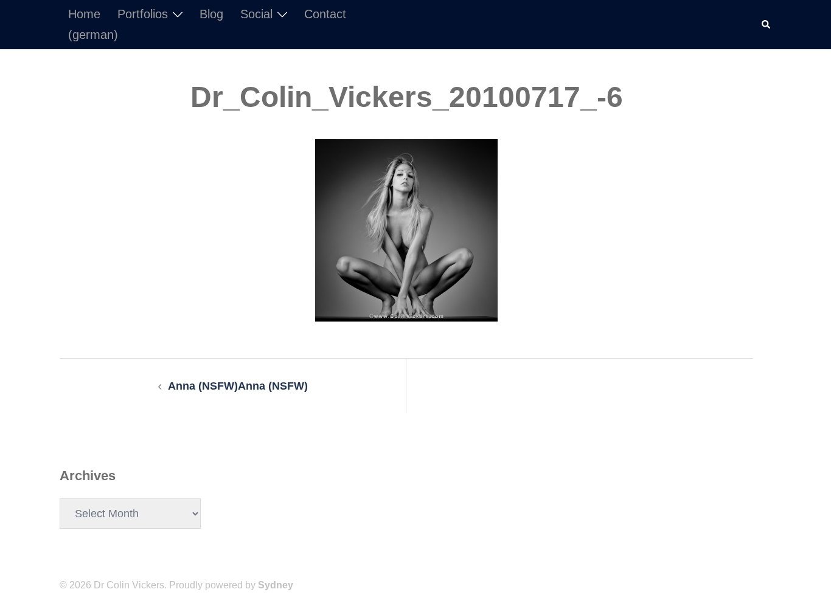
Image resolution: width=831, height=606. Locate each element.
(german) (93, 34)
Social (256, 14)
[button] (766, 24)
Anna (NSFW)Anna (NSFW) (238, 386)
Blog (211, 14)
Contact (325, 14)
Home (84, 14)
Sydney (275, 585)
